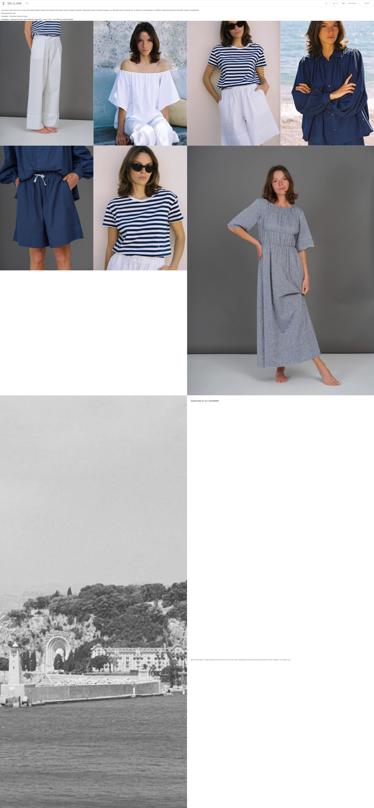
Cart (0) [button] (367, 3)
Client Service (352, 3)
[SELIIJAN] (11, 3)
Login (343, 3)
